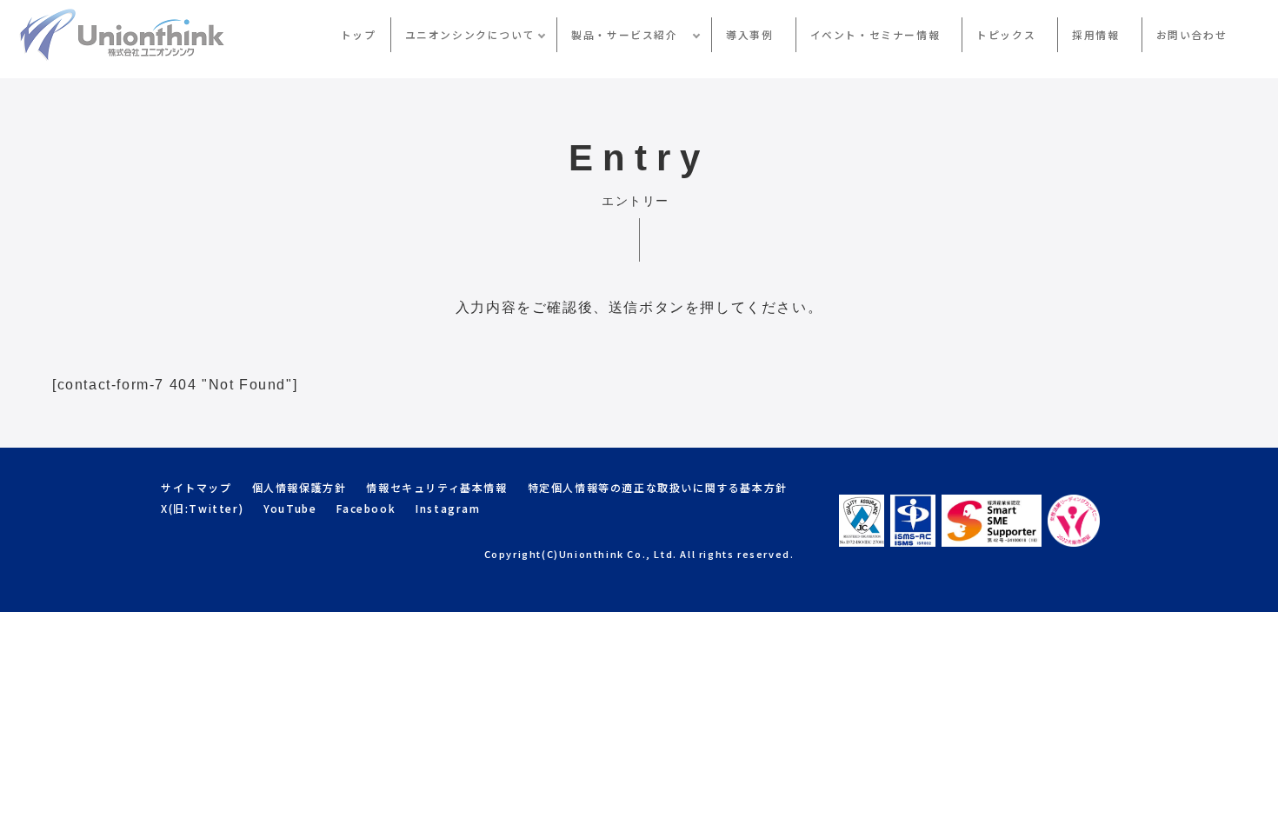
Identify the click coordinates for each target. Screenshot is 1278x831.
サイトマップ (196, 487)
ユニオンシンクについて (470, 34)
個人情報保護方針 (299, 487)
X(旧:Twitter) (202, 508)
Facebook (366, 508)
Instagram (448, 508)
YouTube (289, 508)
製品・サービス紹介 (630, 34)
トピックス (1005, 34)
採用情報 (1095, 34)
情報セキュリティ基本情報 (436, 487)
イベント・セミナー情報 (875, 34)
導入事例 (749, 34)
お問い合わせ (1192, 34)
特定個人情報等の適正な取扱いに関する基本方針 (658, 487)
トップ (358, 34)
